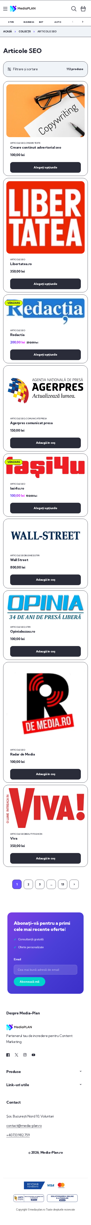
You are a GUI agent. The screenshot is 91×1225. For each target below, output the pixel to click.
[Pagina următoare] (74, 884)
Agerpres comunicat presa (31, 423)
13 (62, 884)
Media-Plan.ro (51, 1152)
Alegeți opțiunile (45, 167)
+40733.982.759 (18, 1135)
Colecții (25, 31)
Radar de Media (22, 754)
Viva (13, 838)
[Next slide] (83, 21)
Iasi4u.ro (17, 488)
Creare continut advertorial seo (35, 147)
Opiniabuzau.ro (22, 631)
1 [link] (17, 884)
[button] (5, 8)
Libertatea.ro (21, 264)
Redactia (17, 335)
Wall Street (19, 560)
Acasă (7, 31)
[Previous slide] (73, 21)
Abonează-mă (29, 981)
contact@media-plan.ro (24, 1125)
